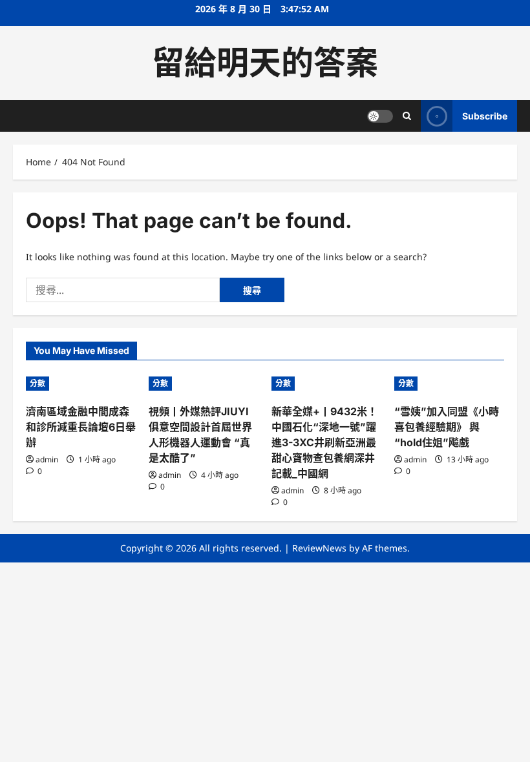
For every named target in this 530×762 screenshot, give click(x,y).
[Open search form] (407, 116)
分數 (37, 383)
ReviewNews (319, 548)
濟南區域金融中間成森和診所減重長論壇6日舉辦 (81, 427)
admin (47, 459)
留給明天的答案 (265, 62)
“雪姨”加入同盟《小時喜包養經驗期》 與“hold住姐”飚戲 (446, 427)
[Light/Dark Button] (380, 116)
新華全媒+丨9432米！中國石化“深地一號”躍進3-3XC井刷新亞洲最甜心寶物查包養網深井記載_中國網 (324, 442)
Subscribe (484, 115)
